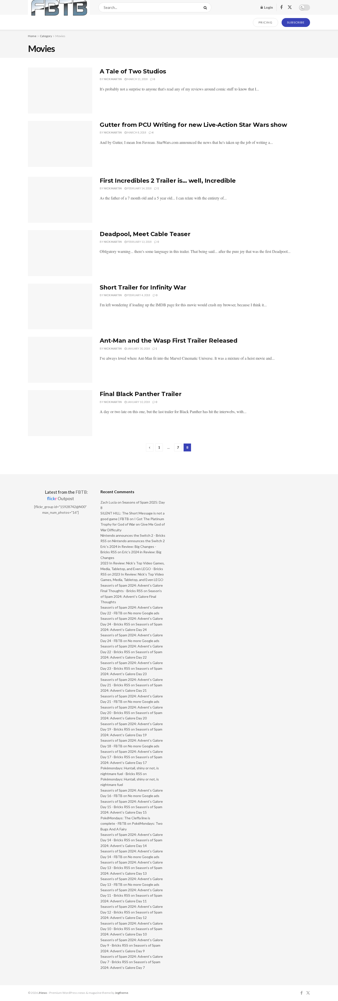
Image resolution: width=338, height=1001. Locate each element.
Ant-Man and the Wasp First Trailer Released (168, 340)
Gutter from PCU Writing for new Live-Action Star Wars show (193, 124)
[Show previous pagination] (149, 448)
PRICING (266, 22)
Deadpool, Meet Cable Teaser (145, 234)
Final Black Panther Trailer (140, 394)
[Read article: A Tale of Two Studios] (60, 90)
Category (46, 36)
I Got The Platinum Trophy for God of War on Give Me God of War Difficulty (132, 524)
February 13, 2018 (139, 241)
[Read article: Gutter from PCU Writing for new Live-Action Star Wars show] (60, 144)
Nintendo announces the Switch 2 (138, 541)
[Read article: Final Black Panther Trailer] (60, 413)
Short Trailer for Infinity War (143, 287)
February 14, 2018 (139, 188)
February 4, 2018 (138, 295)
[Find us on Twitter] (290, 7)
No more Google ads (143, 613)
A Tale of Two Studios (133, 71)
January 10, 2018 (138, 401)
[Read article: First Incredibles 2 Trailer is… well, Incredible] (60, 200)
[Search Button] (206, 7)
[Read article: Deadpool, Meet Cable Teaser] (60, 253)
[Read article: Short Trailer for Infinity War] (60, 307)
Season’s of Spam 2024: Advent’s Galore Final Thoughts (131, 596)
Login (268, 7)
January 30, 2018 (138, 348)
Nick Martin (113, 79)
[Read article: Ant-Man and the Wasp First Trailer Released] (60, 360)
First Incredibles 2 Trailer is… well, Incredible (168, 180)
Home (32, 36)
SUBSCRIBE (296, 22)
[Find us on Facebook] (281, 7)
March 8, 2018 (136, 132)
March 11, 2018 (137, 79)
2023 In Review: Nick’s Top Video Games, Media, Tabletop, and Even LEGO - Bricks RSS (132, 568)
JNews (42, 993)
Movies (60, 36)
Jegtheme (121, 993)
